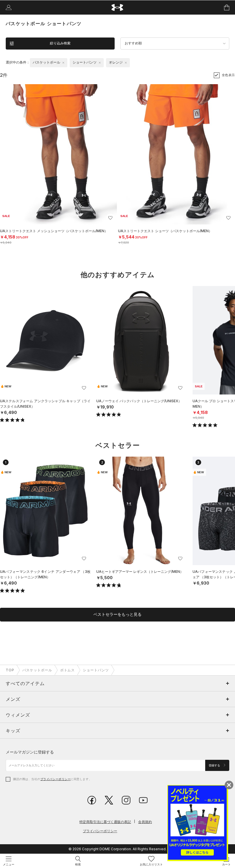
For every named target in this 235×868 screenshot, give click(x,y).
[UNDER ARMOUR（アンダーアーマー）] (118, 7)
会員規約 (145, 822)
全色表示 (228, 75)
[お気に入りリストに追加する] (110, 218)
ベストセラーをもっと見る (117, 614)
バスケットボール (37, 670)
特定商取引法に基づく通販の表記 (105, 822)
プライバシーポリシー (55, 779)
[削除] (63, 62)
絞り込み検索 (60, 43)
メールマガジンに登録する (30, 751)
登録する (215, 765)
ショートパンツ (96, 670)
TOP (10, 670)
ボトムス (67, 670)
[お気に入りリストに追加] (84, 388)
